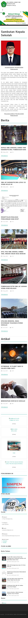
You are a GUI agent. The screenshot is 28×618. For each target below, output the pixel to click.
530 (13, 291)
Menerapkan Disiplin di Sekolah (13, 401)
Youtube (4, 542)
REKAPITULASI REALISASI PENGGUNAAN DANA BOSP (10, 218)
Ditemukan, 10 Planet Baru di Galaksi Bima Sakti (12, 367)
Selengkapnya (4, 156)
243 (13, 187)
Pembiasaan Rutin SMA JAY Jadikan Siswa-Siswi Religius (15, 586)
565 (12, 327)
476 (13, 256)
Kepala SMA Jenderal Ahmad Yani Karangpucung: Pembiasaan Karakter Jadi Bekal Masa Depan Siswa (16, 558)
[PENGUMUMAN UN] (14, 485)
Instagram (5, 541)
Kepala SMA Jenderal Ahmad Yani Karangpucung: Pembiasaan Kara (13, 149)
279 (13, 221)
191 (12, 152)
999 (12, 403)
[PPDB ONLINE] (14, 504)
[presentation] (1, 19)
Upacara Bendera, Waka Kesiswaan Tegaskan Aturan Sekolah (15, 593)
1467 (13, 371)
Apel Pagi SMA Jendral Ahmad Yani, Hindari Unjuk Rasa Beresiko (15, 579)
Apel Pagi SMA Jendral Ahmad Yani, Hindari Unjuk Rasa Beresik (13, 253)
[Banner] (4, 603)
